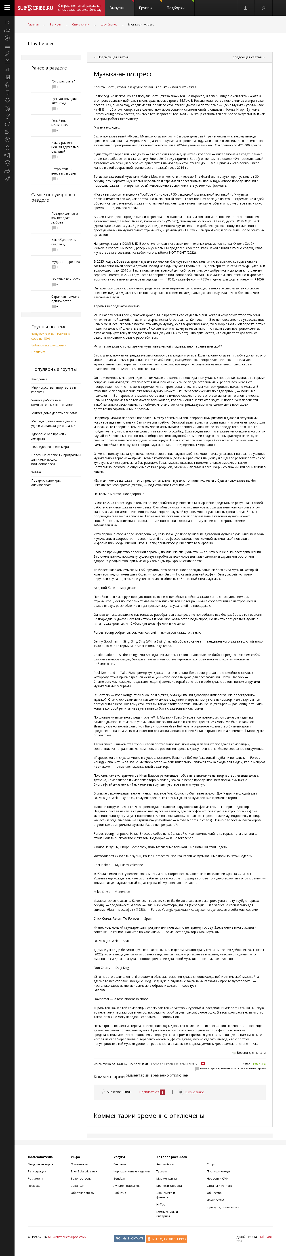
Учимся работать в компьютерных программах (52, 402)
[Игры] (7, 171)
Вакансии (77, 1186)
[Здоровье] (7, 100)
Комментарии (109, 1077)
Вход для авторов (40, 1164)
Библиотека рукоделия (48, 345)
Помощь (34, 1186)
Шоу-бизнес (109, 24)
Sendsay (120, 1178)
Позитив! (38, 352)
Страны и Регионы (220, 1186)
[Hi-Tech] (7, 92)
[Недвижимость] (7, 77)
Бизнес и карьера (169, 1186)
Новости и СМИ (217, 1178)
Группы (145, 7)
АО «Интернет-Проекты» (67, 1237)
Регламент (35, 1178)
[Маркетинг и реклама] (7, 155)
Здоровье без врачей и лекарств (49, 436)
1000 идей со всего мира (50, 447)
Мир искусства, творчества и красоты (53, 389)
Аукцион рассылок (127, 1186)
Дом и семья (215, 1200)
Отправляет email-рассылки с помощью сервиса (79, 7)
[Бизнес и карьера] (7, 61)
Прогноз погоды (218, 1171)
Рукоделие (39, 379)
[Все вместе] (7, 22)
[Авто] (7, 30)
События (120, 1193)
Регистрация (37, 1171)
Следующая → (249, 57)
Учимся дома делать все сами (54, 413)
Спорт (211, 1164)
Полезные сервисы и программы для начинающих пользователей (56, 459)
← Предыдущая (111, 57)
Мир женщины (166, 1178)
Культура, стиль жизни (223, 1207)
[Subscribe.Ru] (35, 8)
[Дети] (7, 85)
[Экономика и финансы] (7, 69)
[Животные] (7, 139)
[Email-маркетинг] (7, 178)
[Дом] (7, 147)
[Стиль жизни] (7, 116)
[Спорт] (7, 108)
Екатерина (259, 1064)
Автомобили (165, 1164)
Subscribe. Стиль (119, 1092)
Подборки (176, 7)
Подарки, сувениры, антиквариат (46, 482)
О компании (79, 1164)
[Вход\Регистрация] (246, 8)
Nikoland (266, 1237)
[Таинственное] (7, 163)
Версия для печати (251, 1052)
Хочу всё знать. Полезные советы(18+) (51, 336)
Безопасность (81, 1178)
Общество (214, 1193)
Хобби (36, 472)
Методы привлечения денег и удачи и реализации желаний (53, 423)
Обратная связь (82, 1193)
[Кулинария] (7, 124)
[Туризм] (7, 38)
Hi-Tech (161, 1204)
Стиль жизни (80, 24)
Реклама (120, 1164)
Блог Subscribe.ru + (84, 1171)
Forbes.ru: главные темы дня (172, 1064)
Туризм (161, 1171)
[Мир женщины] (7, 53)
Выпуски (116, 7)
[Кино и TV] (7, 132)
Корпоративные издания (132, 1171)
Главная (33, 24)
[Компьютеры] (7, 45)
